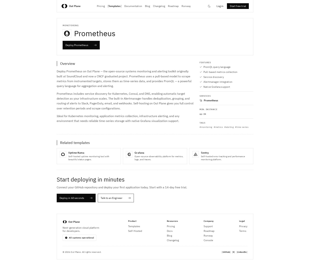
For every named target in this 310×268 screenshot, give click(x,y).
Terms (242, 231)
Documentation (133, 6)
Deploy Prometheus (76, 45)
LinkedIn (242, 252)
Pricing (101, 6)
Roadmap (173, 6)
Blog (147, 6)
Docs (170, 231)
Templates (114, 6)
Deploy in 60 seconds (72, 198)
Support (208, 226)
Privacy (243, 226)
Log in (220, 6)
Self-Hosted (135, 231)
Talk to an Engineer (111, 198)
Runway (186, 6)
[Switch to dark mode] (209, 6)
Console (208, 240)
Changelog (159, 6)
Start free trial (238, 6)
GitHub (226, 252)
